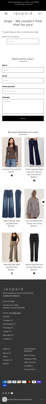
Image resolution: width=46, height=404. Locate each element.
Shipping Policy (30, 359)
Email (4, 76)
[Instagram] (6, 393)
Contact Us (7, 360)
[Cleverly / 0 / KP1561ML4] (34, 273)
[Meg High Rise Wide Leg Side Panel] (12, 204)
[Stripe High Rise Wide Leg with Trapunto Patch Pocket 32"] (34, 152)
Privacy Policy (29, 369)
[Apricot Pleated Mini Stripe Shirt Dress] (34, 204)
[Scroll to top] (42, 400)
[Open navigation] (6, 13)
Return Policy (29, 355)
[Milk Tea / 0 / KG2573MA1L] (12, 273)
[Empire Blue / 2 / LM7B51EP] (34, 180)
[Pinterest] (9, 393)
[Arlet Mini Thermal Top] (12, 152)
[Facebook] (3, 393)
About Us (7, 353)
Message (6, 97)
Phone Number (8, 87)
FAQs (5, 357)
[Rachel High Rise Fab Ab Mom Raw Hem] (34, 247)
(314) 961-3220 (15, 313)
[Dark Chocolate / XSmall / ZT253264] (12, 175)
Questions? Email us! (11, 296)
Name (4, 65)
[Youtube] (11, 393)
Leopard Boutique (24, 399)
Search (6, 364)
